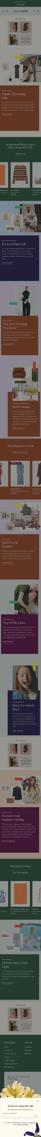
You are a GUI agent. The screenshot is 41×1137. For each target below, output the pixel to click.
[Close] (37, 1100)
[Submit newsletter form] (36, 1116)
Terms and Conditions (22, 1124)
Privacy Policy (33, 1122)
